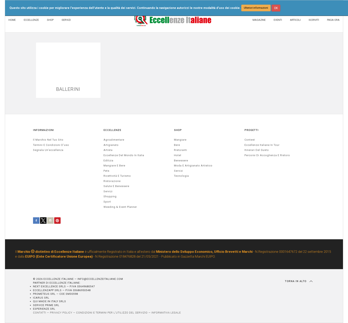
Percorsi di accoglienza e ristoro (267, 155)
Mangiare (180, 139)
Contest (249, 139)
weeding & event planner (120, 206)
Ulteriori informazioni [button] (256, 7)
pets (106, 170)
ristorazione (112, 181)
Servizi (178, 170)
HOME (12, 19)
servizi (108, 191)
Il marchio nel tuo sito (48, 139)
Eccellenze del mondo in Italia (124, 155)
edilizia (108, 160)
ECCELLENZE (31, 19)
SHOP (50, 19)
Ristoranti (180, 150)
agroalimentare (114, 139)
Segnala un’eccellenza (48, 150)
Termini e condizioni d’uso (51, 144)
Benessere (181, 160)
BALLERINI (68, 89)
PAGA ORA (333, 19)
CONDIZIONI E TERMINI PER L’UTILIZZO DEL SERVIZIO (112, 312)
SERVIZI (66, 19)
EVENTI (278, 19)
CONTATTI (39, 312)
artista (108, 150)
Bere (177, 144)
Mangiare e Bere (114, 165)
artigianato (111, 144)
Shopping (110, 196)
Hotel (177, 155)
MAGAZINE (259, 19)
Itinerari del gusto (256, 150)
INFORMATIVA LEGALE (166, 312)
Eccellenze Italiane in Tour (262, 144)
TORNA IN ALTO (296, 281)
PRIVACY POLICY (61, 312)
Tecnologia (181, 175)
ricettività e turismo (117, 175)
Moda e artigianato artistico (193, 165)
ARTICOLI (295, 19)
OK (276, 8)
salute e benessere (116, 186)
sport (107, 201)
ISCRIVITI (314, 19)
